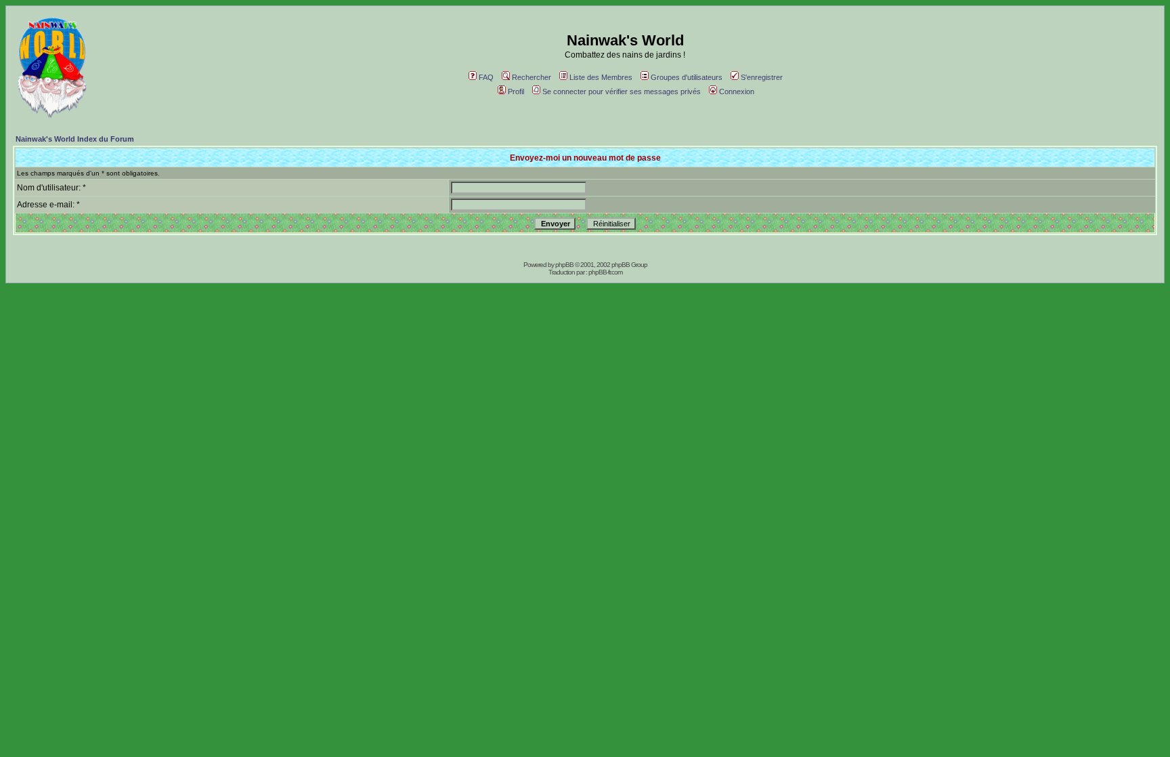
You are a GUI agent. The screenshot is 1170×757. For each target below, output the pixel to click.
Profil (516, 91)
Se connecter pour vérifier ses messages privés (621, 91)
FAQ (486, 77)
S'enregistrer (762, 77)
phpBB (564, 264)
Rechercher (531, 77)
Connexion (736, 91)
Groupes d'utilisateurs (686, 77)
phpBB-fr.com (605, 272)
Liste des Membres (600, 77)
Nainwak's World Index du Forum (75, 139)
